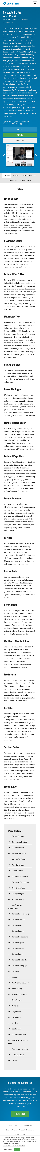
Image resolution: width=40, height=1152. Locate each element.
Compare (16, 175)
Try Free (20, 129)
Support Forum (25, 180)
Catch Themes (14, 3)
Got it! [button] (17, 1149)
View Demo (20, 140)
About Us (18, 1125)
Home (10, 1125)
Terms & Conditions (26, 1130)
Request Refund (20, 1114)
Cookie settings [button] (7, 1149)
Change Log (13, 180)
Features (7, 175)
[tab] (6, 175)
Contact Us (28, 1125)
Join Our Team (11, 1130)
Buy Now (20, 135)
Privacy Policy (20, 1134)
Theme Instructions (29, 175)
